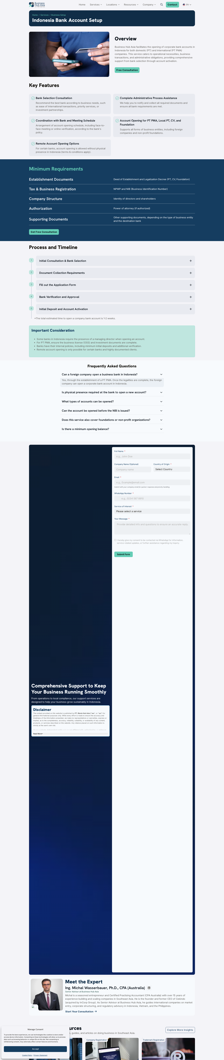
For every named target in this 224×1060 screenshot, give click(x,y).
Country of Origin (161, 464)
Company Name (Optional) (126, 464)
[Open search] (161, 5)
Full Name (118, 451)
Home (82, 4)
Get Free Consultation (44, 231)
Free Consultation (127, 70)
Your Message (121, 519)
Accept (35, 1049)
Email (116, 477)
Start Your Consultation (79, 1011)
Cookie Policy (27, 1055)
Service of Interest (123, 506)
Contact (172, 4)
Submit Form (123, 554)
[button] (115, 261)
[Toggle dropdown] (102, 4)
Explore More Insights (180, 1029)
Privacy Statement (40, 1055)
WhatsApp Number (123, 493)
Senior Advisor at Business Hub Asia (82, 991)
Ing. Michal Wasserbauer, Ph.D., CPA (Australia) (105, 987)
